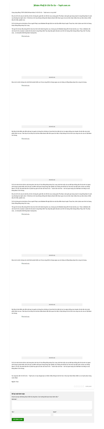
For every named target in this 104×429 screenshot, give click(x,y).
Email (55, 412)
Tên (13, 412)
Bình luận (14, 399)
